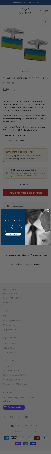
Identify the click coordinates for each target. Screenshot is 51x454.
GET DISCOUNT (13, 234)
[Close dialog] (48, 210)
